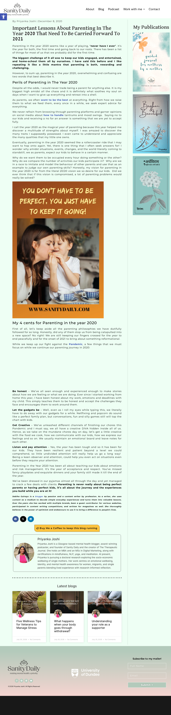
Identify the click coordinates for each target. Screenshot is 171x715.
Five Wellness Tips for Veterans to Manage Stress (28, 624)
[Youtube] (31, 681)
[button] (3, 16)
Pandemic (76, 344)
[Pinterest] (21, 681)
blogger (38, 496)
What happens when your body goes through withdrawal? (65, 626)
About (90, 9)
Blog (101, 9)
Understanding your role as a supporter (102, 624)
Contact (154, 9)
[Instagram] (17, 681)
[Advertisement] (66, 370)
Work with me (132, 9)
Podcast (113, 9)
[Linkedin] (26, 681)
